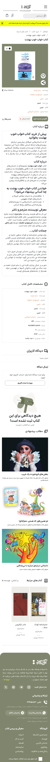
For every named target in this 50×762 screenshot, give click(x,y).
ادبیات (21, 734)
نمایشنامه (20, 747)
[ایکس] (6, 687)
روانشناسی (19, 751)
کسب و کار (19, 739)
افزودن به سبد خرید (40, 119)
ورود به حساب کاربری (25, 383)
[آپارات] (13, 687)
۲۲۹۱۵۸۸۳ (31, 702)
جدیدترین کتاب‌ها (40, 734)
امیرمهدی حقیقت (36, 94)
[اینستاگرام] (29, 687)
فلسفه (21, 743)
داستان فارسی (41, 743)
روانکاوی (44, 747)
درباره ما (7, 679)
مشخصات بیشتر (8, 90)
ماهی (42, 99)
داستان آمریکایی (33, 111)
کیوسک (44, 739)
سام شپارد (37, 90)
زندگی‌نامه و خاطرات (39, 751)
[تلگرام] (21, 687)
